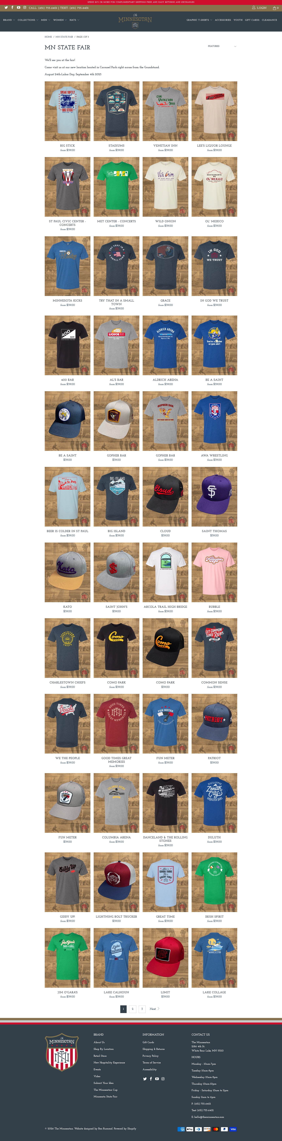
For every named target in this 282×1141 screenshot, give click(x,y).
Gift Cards (252, 20)
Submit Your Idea (104, 1083)
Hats (73, 20)
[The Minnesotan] (141, 21)
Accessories (223, 20)
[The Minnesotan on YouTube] (18, 8)
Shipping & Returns (153, 1049)
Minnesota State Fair (105, 1096)
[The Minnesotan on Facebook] (12, 8)
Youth (238, 20)
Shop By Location (104, 1049)
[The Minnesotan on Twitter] (6, 8)
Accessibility (150, 1069)
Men (44, 20)
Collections (27, 20)
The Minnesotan (64, 1128)
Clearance (269, 20)
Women (59, 20)
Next (153, 1009)
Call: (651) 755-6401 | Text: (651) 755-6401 (59, 8)
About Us (99, 1042)
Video (97, 1076)
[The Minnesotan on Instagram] (24, 8)
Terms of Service (152, 1062)
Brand (8, 20)
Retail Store (100, 1056)
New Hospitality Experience (109, 1062)
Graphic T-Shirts (198, 20)
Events (97, 1069)
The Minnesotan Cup (106, 1090)
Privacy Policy (151, 1056)
